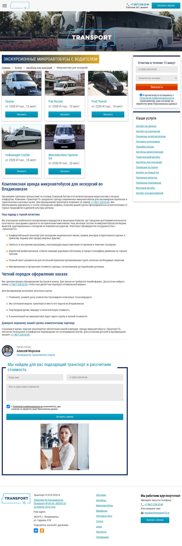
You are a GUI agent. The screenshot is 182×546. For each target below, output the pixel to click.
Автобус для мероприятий (149, 193)
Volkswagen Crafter (17, 155)
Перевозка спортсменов (148, 182)
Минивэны (101, 510)
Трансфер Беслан (145, 146)
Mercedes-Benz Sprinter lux (63, 156)
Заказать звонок (166, 5)
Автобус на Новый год (147, 172)
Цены (99, 526)
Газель (9, 101)
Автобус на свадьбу (146, 126)
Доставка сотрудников (148, 141)
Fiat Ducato (56, 101)
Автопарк (101, 495)
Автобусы (101, 500)
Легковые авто (104, 516)
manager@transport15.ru (156, 512)
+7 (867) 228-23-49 (140, 4)
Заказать (21, 114)
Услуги (99, 521)
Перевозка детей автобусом (150, 136)
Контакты (101, 531)
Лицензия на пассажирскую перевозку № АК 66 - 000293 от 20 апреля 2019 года (50, 503)
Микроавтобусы (104, 505)
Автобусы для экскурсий (149, 162)
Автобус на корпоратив (148, 131)
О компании (102, 537)
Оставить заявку (64, 416)
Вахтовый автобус (145, 187)
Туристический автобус (148, 157)
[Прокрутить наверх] (11, 537)
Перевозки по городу (147, 167)
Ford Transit (99, 101)
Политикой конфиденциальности (157, 98)
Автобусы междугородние (149, 151)
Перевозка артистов (146, 177)
